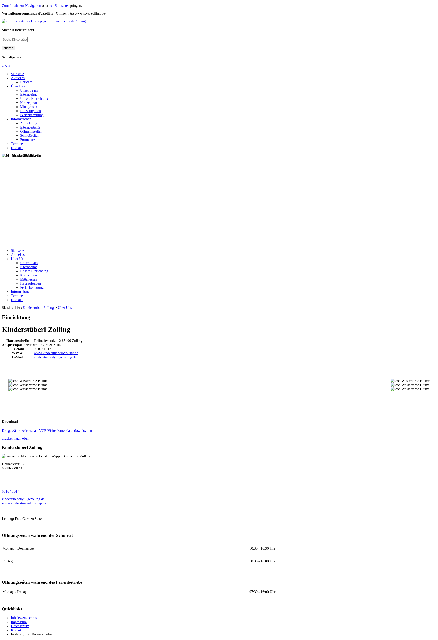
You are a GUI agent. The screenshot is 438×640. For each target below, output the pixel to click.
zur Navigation (30, 6)
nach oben (21, 438)
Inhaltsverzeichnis (24, 618)
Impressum (19, 622)
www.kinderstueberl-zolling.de (56, 353)
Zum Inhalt (10, 6)
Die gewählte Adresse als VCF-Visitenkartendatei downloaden (47, 431)
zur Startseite (58, 6)
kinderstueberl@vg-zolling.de (55, 357)
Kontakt (17, 630)
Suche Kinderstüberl (18, 30)
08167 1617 (10, 491)
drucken (7, 438)
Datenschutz (20, 626)
